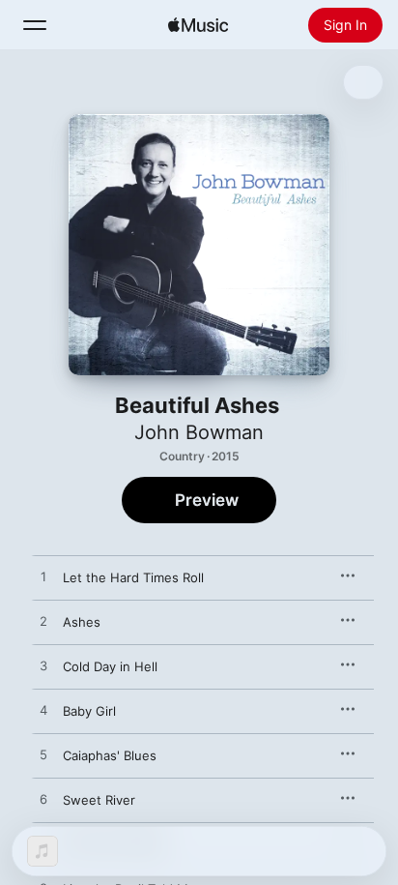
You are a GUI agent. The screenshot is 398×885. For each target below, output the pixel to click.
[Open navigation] (35, 25)
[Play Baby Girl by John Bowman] (43, 711)
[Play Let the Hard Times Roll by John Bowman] (43, 577)
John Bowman (199, 432)
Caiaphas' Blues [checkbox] (109, 755)
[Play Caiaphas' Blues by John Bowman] (43, 755)
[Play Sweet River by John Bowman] (43, 800)
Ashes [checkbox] (81, 622)
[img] (198, 25)
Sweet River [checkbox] (99, 800)
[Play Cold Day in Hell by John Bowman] (43, 666)
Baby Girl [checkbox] (89, 711)
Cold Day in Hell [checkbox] (110, 666)
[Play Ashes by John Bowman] (43, 622)
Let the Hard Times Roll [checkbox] (133, 577)
